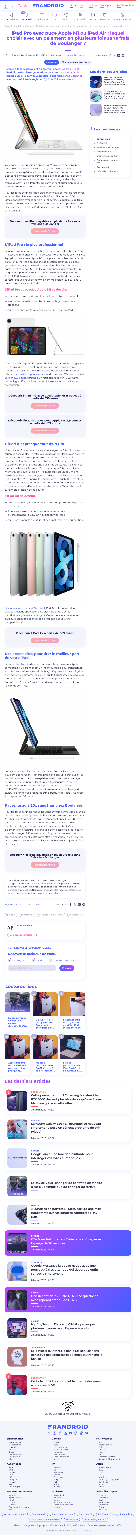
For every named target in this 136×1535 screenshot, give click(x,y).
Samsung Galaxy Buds (109, 1479)
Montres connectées (19, 1491)
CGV (119, 1525)
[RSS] (65, 1433)
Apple (12, 914)
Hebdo (39, 960)
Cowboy (102, 1495)
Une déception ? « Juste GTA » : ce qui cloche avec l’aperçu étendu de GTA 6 (64, 1298)
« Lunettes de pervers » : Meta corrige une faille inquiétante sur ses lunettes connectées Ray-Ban (66, 1213)
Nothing (102, 1477)
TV (53, 1463)
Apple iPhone (15, 1442)
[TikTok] (81, 1433)
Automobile (14, 1463)
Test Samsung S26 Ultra (95, 1519)
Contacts (55, 1525)
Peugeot (13, 1479)
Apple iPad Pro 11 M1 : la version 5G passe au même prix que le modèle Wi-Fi (17, 1067)
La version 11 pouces (27, 374)
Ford (11, 1475)
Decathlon (103, 1497)
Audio (100, 1463)
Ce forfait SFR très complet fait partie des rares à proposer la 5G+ (66, 1383)
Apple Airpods (105, 1467)
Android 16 (127, 1514)
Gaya (101, 1500)
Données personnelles (101, 1525)
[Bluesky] (87, 1433)
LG (55, 1470)
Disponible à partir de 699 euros (24, 608)
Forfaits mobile (104, 151)
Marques (28, 914)
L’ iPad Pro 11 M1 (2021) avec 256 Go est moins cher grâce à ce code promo (44, 1024)
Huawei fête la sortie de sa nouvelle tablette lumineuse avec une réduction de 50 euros (115, 109)
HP (100, 1454)
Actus (73, 5)
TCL (55, 1482)
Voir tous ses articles (21, 935)
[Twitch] (76, 1433)
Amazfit (12, 1495)
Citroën (12, 1472)
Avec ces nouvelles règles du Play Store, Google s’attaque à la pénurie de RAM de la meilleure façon (114, 82)
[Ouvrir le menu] (5, 5)
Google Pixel (15, 1445)
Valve (56, 1459)
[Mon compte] (25, 5)
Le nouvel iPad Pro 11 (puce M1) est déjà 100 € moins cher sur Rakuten (71, 1024)
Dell (100, 1447)
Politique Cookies (74, 1525)
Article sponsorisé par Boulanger (68, 55)
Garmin (12, 1502)
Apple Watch (15, 1497)
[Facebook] (60, 1433)
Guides (93, 5)
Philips (57, 1475)
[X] (49, 1433)
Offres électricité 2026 (107, 171)
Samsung (58, 1477)
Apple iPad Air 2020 (52, 914)
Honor (101, 1452)
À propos (42, 1525)
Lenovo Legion (60, 1447)
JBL (100, 1475)
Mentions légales (24, 1525)
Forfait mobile (125, 5)
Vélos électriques (106, 1491)
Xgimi (56, 1484)
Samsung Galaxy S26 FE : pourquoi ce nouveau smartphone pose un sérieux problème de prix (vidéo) (66, 1127)
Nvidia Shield (60, 1454)
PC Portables (104, 1438)
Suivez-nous (52, 62)
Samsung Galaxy (17, 1454)
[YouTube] (71, 1433)
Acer (101, 1442)
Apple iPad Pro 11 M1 (83, 914)
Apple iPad (59, 1495)
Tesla (11, 1484)
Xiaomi (12, 1459)
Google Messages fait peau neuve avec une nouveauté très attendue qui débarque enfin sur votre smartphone (64, 1269)
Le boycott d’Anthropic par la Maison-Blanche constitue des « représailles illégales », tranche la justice (66, 1355)
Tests (83, 5)
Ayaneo (57, 1445)
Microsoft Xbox (61, 1449)
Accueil (8, 26)
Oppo (11, 1452)
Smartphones (15, 1438)
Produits (18, 26)
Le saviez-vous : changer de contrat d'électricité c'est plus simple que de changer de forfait (17, 1022)
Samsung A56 (103, 139)
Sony (56, 1479)
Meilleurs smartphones (108, 147)
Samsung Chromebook (109, 1459)
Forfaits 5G (102, 143)
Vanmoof (103, 1509)
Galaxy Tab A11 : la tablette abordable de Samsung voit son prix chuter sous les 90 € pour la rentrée (115, 96)
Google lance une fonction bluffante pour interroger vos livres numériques (62, 1156)
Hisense (57, 1467)
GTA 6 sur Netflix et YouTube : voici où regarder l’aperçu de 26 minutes (66, 1241)
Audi (11, 1467)
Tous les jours (18, 960)
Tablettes (29, 26)
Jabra (101, 1472)
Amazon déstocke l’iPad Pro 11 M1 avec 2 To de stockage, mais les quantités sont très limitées (44, 1067)
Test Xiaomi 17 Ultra (107, 1514)
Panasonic (58, 1472)
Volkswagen (14, 1487)
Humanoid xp (24, 925)
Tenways (102, 1507)
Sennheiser (104, 1482)
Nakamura (103, 1505)
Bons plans (107, 5)
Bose (101, 1470)
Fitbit (11, 1500)
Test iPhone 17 (85, 1514)
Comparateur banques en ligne (44, 1519)
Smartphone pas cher (107, 156)
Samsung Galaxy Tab (63, 1505)
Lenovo (102, 1449)
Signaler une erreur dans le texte (22, 904)
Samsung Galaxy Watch (20, 1507)
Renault (12, 1482)
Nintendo (58, 1452)
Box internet (103, 167)
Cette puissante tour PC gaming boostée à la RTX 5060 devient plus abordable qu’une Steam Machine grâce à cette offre (66, 1099)
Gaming (56, 1438)
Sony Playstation (61, 1457)
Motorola (13, 1449)
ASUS (56, 1442)
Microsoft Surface (107, 1457)
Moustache (104, 1502)
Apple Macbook (106, 1445)
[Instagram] (54, 1433)
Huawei (12, 1447)
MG (10, 1477)
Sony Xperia (14, 1457)
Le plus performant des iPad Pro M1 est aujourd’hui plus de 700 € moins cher (72, 1067)
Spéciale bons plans (63, 960)
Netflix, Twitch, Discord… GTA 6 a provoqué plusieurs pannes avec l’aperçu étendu (63, 1326)
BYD (11, 1470)
